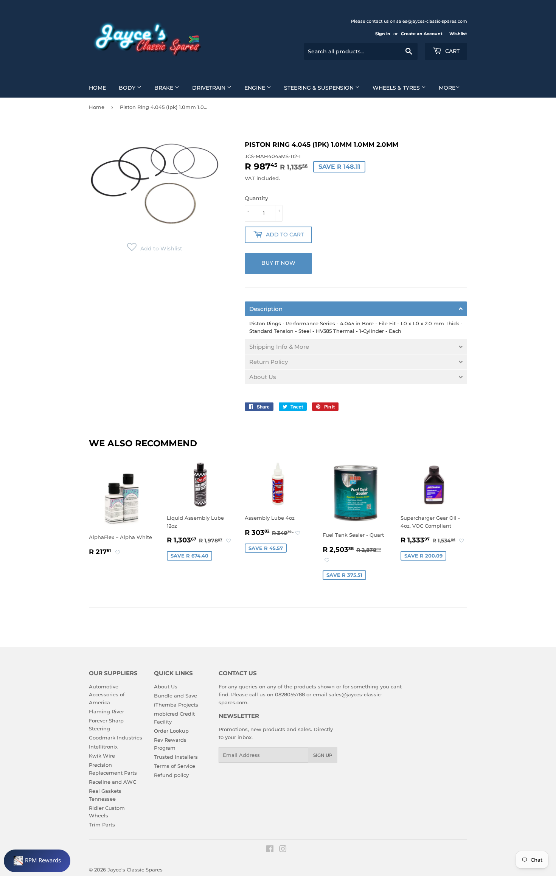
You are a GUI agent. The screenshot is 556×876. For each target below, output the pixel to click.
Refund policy (171, 775)
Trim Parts (102, 825)
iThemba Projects (176, 705)
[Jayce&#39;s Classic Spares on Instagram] (283, 850)
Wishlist (458, 33)
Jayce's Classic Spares (135, 870)
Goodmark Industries (115, 738)
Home (97, 87)
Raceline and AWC (112, 782)
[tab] (356, 308)
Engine (255, 87)
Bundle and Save (175, 696)
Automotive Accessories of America (107, 694)
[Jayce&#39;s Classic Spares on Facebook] (270, 850)
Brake (164, 87)
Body (128, 87)
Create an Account (422, 33)
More (447, 87)
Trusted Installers (176, 757)
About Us (165, 686)
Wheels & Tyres (397, 87)
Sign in (382, 33)
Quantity (256, 198)
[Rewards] (37, 861)
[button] (154, 248)
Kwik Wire (102, 756)
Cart (452, 51)
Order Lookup (171, 731)
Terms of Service (174, 766)
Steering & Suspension (319, 87)
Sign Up (322, 755)
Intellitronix (103, 747)
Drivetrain (209, 87)
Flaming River (106, 711)
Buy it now (278, 262)
